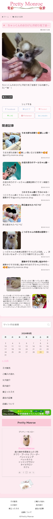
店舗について (8, 404)
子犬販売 (6, 368)
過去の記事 (8, 97)
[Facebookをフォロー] (23, 472)
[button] (48, 324)
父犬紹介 (6, 380)
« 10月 (5, 360)
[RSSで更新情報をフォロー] (33, 472)
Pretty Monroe (27, 448)
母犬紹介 (6, 386)
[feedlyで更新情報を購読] (29, 472)
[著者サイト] (19, 472)
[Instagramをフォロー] (26, 472)
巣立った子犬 (8, 392)
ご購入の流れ (8, 374)
